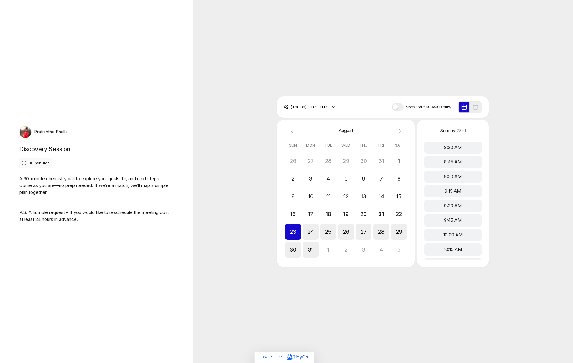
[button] (293, 232)
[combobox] (291, 107)
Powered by (271, 357)
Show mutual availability (428, 107)
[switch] (398, 107)
